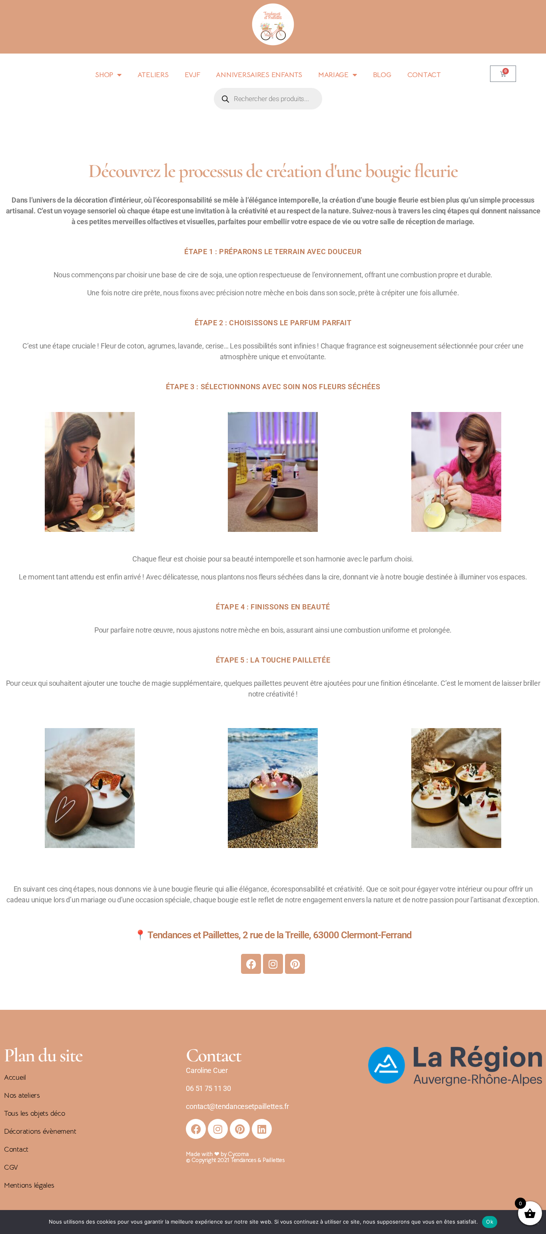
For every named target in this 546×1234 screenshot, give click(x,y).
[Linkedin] (262, 1129)
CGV (11, 1167)
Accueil (15, 1077)
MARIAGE (333, 74)
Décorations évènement (40, 1131)
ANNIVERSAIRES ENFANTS (259, 74)
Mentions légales (29, 1185)
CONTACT (424, 74)
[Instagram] (273, 964)
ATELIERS (153, 74)
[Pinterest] (295, 964)
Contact (16, 1149)
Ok (489, 1221)
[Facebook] (251, 964)
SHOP (104, 74)
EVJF (192, 74)
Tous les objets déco (34, 1113)
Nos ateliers (22, 1095)
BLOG (382, 74)
